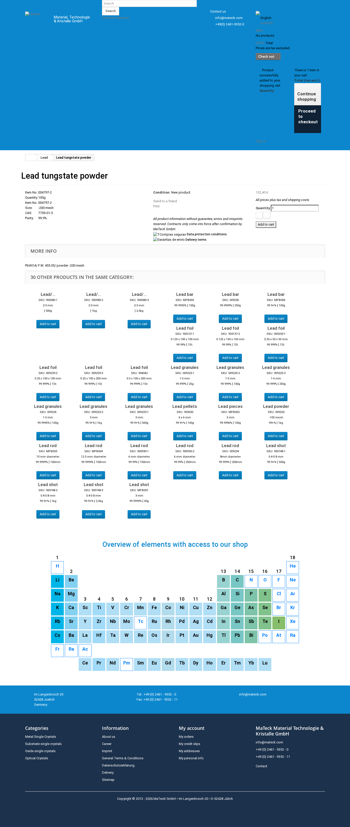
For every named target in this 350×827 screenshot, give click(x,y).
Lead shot (276, 445)
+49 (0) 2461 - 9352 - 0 (272, 749)
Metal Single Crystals (40, 737)
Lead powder (276, 406)
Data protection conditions (207, 234)
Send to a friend (165, 201)
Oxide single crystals (40, 751)
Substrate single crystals (43, 744)
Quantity (263, 208)
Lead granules (185, 367)
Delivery (108, 772)
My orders (186, 737)
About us (108, 737)
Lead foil (184, 328)
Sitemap (108, 780)
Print (156, 206)
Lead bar (184, 294)
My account (191, 728)
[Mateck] (35, 20)
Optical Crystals (36, 758)
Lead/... (48, 294)
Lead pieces (230, 406)
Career (106, 744)
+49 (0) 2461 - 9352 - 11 (273, 757)
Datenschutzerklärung (118, 765)
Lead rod (48, 445)
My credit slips (189, 744)
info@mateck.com (229, 18)
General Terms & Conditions (122, 758)
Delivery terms (196, 239)
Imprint (107, 751)
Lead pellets (184, 406)
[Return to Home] (30, 157)
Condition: (161, 192)
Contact (261, 766)
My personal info (191, 758)
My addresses (189, 751)
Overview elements (116, 18)
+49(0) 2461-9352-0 (229, 24)
